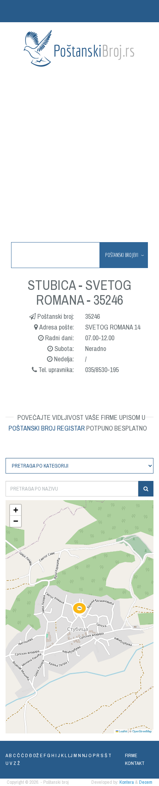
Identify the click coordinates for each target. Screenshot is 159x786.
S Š (104, 755)
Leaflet (122, 731)
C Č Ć (18, 755)
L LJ (68, 755)
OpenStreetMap (142, 731)
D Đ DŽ (32, 755)
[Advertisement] (79, 155)
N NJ (82, 755)
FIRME (131, 755)
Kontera (126, 782)
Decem (145, 782)
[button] (79, 609)
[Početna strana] (79, 48)
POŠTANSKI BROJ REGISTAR (47, 428)
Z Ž (16, 763)
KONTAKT (135, 763)
